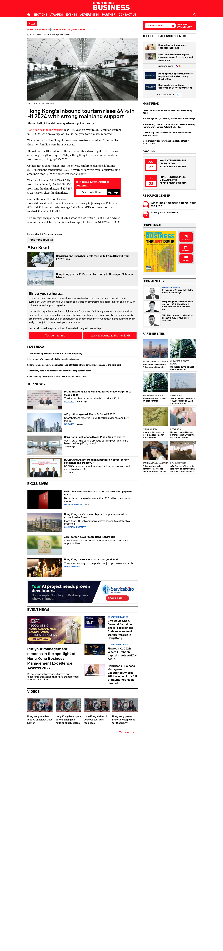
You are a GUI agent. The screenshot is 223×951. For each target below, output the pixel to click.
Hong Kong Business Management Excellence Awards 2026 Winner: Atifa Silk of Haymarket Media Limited (123, 674)
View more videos (128, 732)
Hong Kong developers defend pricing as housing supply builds (68, 719)
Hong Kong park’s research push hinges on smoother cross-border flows (96, 516)
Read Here (186, 240)
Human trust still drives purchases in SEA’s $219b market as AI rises (182, 435)
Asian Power (176, 395)
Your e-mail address (155, 26)
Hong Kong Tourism (41, 240)
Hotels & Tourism (38, 30)
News (32, 24)
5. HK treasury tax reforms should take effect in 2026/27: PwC (57, 376)
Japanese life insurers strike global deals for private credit (153, 435)
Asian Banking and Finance (155, 362)
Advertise (186, 251)
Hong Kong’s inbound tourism (45, 130)
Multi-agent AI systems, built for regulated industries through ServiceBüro (175, 76)
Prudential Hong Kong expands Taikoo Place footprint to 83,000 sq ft (97, 393)
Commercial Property (75, 527)
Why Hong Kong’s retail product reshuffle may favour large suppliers (177, 318)
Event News (38, 610)
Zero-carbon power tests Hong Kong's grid (89, 537)
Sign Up (186, 260)
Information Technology (171, 287)
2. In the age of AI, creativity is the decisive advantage (53, 359)
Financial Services (73, 504)
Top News (36, 384)
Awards (56, 14)
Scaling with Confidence (164, 212)
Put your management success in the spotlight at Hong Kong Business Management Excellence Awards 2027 (51, 658)
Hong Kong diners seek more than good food (91, 559)
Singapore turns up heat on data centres (182, 368)
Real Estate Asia (178, 463)
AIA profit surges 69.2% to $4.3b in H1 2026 (89, 414)
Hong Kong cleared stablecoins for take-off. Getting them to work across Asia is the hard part (177, 305)
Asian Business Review (153, 395)
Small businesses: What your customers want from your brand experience (175, 57)
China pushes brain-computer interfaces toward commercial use (154, 469)
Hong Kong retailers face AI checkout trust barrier (39, 719)
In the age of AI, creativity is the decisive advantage (177, 291)
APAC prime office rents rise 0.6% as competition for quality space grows (182, 469)
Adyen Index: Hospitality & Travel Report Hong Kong (173, 204)
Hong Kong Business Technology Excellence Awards (172, 163)
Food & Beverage (72, 567)
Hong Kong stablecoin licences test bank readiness (96, 719)
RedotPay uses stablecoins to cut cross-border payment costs (98, 493)
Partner (108, 14)
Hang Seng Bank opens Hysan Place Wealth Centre (94, 437)
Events (71, 14)
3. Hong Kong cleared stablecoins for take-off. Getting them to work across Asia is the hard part (74, 365)
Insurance (69, 402)
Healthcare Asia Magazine (155, 463)
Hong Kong (79, 30)
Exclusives (37, 484)
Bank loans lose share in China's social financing (154, 365)
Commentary (154, 281)
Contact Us (127, 14)
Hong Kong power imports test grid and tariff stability (123, 719)
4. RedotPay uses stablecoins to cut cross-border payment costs (59, 370)
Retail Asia (175, 429)
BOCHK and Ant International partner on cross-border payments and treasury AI (96, 461)
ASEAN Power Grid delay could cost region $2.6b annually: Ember (182, 401)
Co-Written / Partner (118, 617)
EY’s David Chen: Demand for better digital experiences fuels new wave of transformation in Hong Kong (120, 629)
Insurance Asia (150, 429)
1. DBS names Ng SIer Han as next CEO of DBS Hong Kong (54, 353)
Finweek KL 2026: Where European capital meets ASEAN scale (122, 653)
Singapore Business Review (179, 362)
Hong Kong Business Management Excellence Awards (172, 180)
